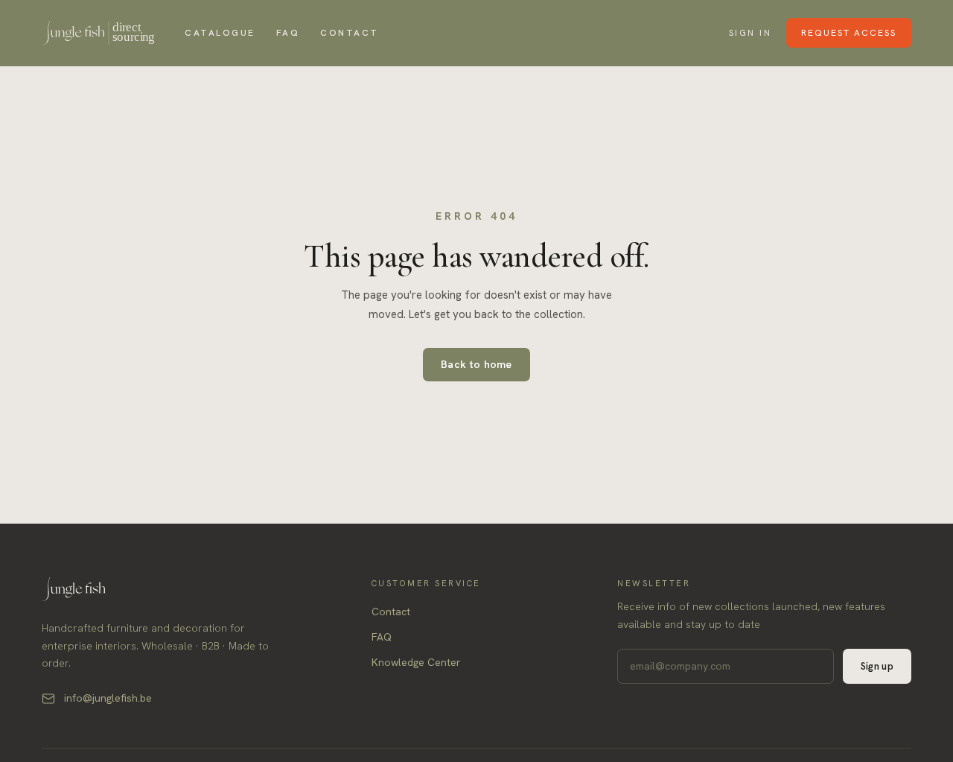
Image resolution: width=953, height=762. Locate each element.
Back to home (476, 364)
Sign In (750, 33)
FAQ (288, 33)
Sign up (877, 666)
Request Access (848, 33)
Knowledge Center (416, 662)
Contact (349, 33)
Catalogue (220, 33)
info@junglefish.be (108, 698)
